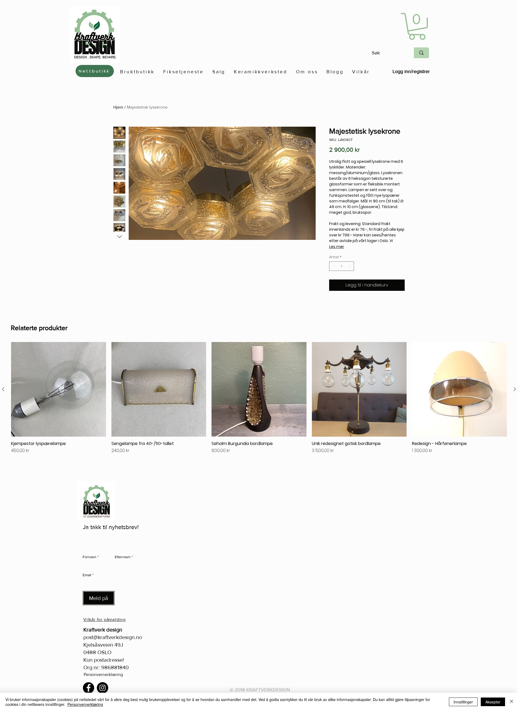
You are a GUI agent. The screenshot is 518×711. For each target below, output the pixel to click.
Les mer (336, 246)
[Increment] (350, 266)
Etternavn (124, 557)
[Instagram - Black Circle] (102, 687)
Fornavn (91, 557)
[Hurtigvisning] (58, 389)
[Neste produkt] (515, 389)
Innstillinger (463, 702)
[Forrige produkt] (3, 389)
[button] (417, 26)
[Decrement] (333, 266)
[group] (259, 405)
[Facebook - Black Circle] (88, 687)
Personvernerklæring (103, 674)
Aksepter (492, 702)
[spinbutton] (341, 266)
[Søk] (421, 52)
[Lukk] (511, 702)
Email (88, 575)
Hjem (118, 107)
